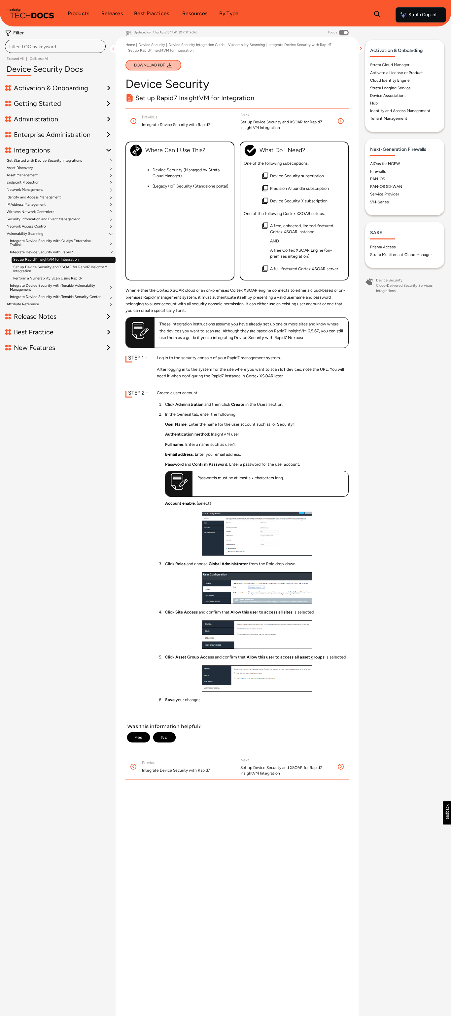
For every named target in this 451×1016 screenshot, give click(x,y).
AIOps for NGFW (385, 163)
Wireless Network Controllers (30, 212)
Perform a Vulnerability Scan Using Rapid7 (48, 278)
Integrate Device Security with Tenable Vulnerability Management (52, 288)
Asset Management (22, 175)
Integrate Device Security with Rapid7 (41, 252)
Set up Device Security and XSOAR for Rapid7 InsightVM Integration (60, 269)
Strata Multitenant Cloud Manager (401, 254)
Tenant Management (388, 118)
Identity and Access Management (34, 197)
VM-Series (379, 202)
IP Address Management (26, 205)
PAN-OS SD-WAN (386, 186)
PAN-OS (377, 179)
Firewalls (378, 171)
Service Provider (384, 194)
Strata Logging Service (390, 88)
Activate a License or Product (396, 72)
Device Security (152, 45)
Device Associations (388, 95)
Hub (374, 103)
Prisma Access (383, 247)
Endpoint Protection (23, 183)
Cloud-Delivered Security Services (404, 285)
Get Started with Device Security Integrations (44, 161)
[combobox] (55, 46)
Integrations (386, 291)
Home (130, 45)
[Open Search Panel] (377, 15)
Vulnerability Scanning (25, 234)
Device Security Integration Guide (197, 45)
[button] (447, 813)
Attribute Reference (23, 304)
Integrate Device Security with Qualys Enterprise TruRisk (50, 243)
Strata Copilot (422, 15)
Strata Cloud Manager (389, 65)
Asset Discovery (20, 168)
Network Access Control (26, 227)
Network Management (25, 190)
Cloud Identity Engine (390, 80)
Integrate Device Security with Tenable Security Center (55, 297)
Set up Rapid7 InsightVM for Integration (46, 259)
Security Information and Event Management (43, 219)
